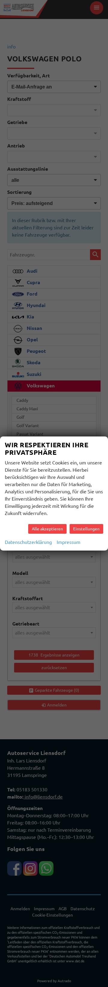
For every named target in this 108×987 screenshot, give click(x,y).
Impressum (68, 542)
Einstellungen (86, 528)
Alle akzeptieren (47, 528)
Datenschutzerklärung (28, 542)
